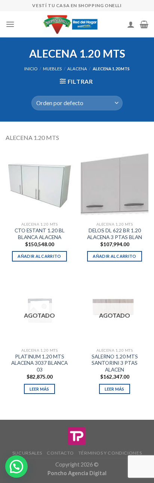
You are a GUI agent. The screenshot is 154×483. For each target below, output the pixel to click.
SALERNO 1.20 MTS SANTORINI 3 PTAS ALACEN (115, 363)
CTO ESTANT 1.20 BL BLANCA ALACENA (40, 233)
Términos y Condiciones (110, 453)
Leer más (39, 388)
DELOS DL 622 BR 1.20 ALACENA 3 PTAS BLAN (114, 233)
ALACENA (77, 68)
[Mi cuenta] (131, 24)
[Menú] (10, 24)
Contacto (60, 453)
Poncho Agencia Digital (77, 473)
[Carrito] (144, 24)
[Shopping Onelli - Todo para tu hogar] (70, 24)
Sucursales (27, 453)
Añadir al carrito (39, 256)
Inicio (30, 68)
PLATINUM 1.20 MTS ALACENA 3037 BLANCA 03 (39, 363)
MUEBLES (52, 68)
